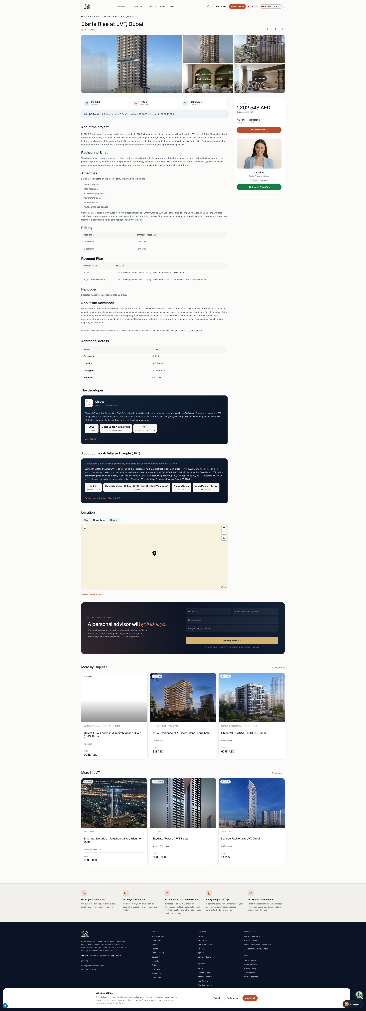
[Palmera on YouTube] (86, 961)
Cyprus (118, 955)
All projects (277, 667)
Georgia (106, 955)
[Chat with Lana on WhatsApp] (359, 994)
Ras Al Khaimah (205, 944)
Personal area (220, 6)
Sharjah (201, 948)
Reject (217, 998)
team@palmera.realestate (92, 965)
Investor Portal (204, 972)
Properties (122, 6)
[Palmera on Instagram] (82, 961)
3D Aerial (114, 520)
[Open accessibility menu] (5, 1005)
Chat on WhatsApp (261, 187)
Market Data (157, 973)
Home (84, 16)
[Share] (275, 29)
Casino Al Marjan (251, 940)
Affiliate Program (205, 976)
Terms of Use (250, 960)
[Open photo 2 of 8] (208, 49)
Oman (96, 955)
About (163, 6)
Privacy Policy (250, 964)
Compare (156, 969)
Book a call (237, 6)
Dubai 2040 (157, 977)
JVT (104, 16)
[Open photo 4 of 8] (208, 78)
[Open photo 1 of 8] (131, 64)
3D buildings (99, 520)
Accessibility (249, 972)
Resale (155, 948)
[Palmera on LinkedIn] (91, 961)
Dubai (200, 936)
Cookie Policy (250, 968)
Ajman (201, 952)
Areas (151, 6)
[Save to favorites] (282, 29)
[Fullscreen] (85, 527)
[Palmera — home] (87, 6)
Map (86, 520)
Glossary (156, 957)
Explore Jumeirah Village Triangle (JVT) (102, 498)
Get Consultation (257, 129)
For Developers (205, 985)
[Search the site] (208, 6)
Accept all (250, 998)
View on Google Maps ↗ (92, 594)
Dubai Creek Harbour (253, 936)
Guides (155, 965)
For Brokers (203, 981)
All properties (158, 936)
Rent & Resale (158, 952)
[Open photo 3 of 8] (259, 49)
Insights (173, 6)
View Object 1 (91, 439)
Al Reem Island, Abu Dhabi (256, 948)
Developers (138, 6)
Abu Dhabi (202, 940)
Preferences (232, 998)
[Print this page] (268, 29)
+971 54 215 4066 (88, 969)
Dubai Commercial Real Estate (257, 944)
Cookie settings (251, 976)
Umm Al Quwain (205, 957)
